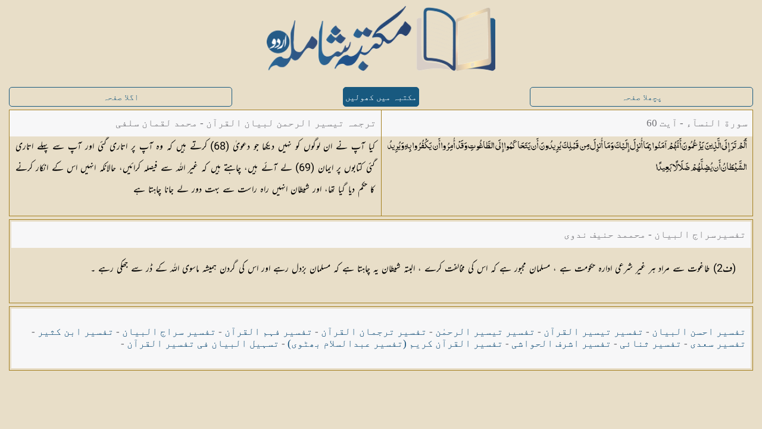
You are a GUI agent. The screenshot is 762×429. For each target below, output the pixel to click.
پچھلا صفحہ (642, 97)
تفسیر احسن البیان (699, 331)
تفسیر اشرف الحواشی (561, 343)
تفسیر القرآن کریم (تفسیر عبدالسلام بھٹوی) (395, 343)
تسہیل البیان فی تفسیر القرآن (203, 343)
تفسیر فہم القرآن (268, 331)
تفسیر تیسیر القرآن (594, 331)
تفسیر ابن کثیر (76, 331)
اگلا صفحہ (121, 97)
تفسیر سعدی (718, 343)
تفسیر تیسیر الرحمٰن (485, 331)
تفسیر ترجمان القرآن (374, 331)
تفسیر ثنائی (651, 343)
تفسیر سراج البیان (169, 331)
